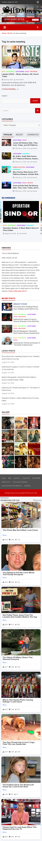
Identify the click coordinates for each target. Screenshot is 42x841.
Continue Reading (9, 89)
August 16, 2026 (10, 233)
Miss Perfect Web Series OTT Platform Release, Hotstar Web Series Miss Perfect (25, 174)
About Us (17, 478)
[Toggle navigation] (5, 27)
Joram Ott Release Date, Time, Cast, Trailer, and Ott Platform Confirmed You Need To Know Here (25, 146)
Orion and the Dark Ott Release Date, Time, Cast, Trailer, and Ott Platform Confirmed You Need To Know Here (26, 189)
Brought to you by (20, 304)
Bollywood (10, 71)
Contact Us (26, 478)
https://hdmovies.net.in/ (17, 291)
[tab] (8, 134)
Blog (3, 71)
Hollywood (22, 338)
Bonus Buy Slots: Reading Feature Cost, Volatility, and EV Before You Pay (25, 309)
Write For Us (6, 482)
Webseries (26, 153)
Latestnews (20, 71)
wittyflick (27, 486)
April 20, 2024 (8, 80)
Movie (27, 71)
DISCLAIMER (36, 478)
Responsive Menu (37, 2)
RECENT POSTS (8, 298)
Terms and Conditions (20, 482)
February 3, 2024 (20, 162)
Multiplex (33, 71)
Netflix (30, 183)
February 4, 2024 (20, 148)
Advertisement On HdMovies (12, 486)
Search (4, 96)
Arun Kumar (20, 80)
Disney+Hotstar (19, 167)
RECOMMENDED (8, 198)
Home (4, 478)
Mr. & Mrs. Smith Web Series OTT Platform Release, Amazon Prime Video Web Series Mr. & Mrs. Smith (26, 159)
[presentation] (35, 197)
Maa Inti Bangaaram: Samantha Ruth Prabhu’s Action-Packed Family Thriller (26, 333)
